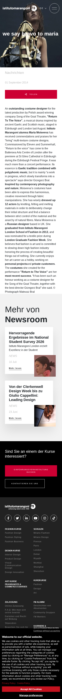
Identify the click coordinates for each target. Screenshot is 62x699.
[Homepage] (20, 8)
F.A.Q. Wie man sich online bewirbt (15, 611)
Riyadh (37, 558)
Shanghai (39, 567)
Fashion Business (14, 541)
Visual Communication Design (13, 565)
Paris (36, 546)
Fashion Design (13, 533)
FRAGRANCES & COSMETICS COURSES (16, 585)
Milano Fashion (42, 533)
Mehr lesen (15, 368)
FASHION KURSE (13, 529)
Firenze (37, 541)
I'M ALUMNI (39, 602)
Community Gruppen (44, 612)
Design (37, 589)
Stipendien (10, 623)
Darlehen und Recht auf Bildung (15, 617)
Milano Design (41, 537)
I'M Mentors (40, 617)
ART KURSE (11, 581)
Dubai (37, 554)
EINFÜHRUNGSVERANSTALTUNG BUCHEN (31, 471)
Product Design (13, 559)
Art (35, 593)
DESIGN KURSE (12, 551)
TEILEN (33, 94)
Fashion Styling (13, 537)
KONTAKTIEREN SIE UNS (24, 483)
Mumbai (38, 563)
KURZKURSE (40, 580)
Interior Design (13, 554)
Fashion (38, 584)
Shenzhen (39, 571)
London (37, 550)
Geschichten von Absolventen (42, 606)
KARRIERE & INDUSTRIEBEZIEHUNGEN (46, 627)
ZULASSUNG (11, 602)
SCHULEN (38, 529)
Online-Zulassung (14, 606)
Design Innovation (14, 572)
